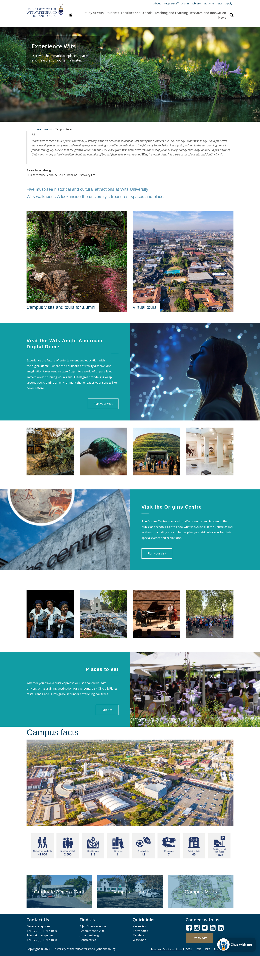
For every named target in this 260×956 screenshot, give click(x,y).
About (157, 3)
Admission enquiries (40, 935)
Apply (229, 3)
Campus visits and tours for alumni (61, 307)
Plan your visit (103, 404)
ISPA (207, 949)
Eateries (107, 710)
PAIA (199, 949)
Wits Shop (139, 940)
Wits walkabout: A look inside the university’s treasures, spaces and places (96, 196)
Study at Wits (94, 13)
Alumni (185, 3)
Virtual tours (145, 307)
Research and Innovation (208, 13)
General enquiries (38, 926)
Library (196, 3)
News (222, 17)
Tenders (138, 935)
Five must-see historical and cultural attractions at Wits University (87, 189)
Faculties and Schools (136, 13)
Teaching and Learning (171, 13)
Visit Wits (209, 3)
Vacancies (139, 926)
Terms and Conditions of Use (166, 949)
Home (37, 129)
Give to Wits (199, 938)
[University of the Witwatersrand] (45, 9)
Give (220, 3)
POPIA (189, 949)
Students (112, 13)
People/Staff (171, 3)
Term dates (140, 931)
